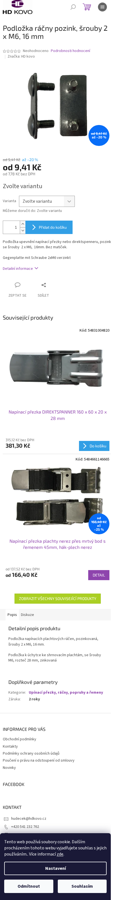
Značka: (21, 56)
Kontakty (10, 746)
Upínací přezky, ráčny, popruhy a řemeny (66, 692)
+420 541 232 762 (25, 827)
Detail (99, 575)
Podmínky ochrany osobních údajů (31, 753)
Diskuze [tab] (27, 615)
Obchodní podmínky (19, 739)
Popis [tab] (12, 615)
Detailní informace (18, 268)
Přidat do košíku (53, 227)
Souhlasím (82, 886)
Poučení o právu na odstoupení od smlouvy (39, 760)
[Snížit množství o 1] (22, 230)
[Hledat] (73, 7)
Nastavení (55, 868)
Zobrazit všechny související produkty (57, 598)
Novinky (9, 768)
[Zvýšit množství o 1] (22, 224)
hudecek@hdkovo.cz (28, 818)
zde (60, 854)
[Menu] (102, 7)
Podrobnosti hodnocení (70, 51)
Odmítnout (29, 886)
